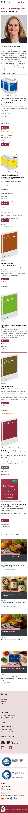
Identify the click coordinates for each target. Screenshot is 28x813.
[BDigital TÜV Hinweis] (14, 762)
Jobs (2, 703)
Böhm (11, 448)
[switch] (3, 811)
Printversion (4, 120)
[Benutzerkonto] (21, 2)
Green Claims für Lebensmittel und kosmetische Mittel (14, 326)
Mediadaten (3, 701)
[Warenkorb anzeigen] (24, 2)
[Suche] (19, 2)
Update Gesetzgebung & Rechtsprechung (11, 556)
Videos (2, 706)
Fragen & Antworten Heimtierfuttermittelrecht (8, 264)
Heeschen (14, 172)
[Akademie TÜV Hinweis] (14, 774)
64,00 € (6, 220)
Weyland (12, 95)
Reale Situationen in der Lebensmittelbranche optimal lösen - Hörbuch (13, 505)
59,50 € (6, 279)
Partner (2, 708)
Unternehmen (4, 699)
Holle (7, 95)
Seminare (3, 720)
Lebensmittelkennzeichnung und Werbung (13, 99)
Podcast (3, 722)
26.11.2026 (7, 682)
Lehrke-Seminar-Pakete (6, 729)
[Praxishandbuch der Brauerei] (9, 162)
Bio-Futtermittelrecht (7, 387)
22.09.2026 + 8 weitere (10, 569)
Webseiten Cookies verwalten (17, 811)
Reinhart (3, 260)
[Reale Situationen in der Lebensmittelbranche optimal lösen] (9, 432)
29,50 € (6, 520)
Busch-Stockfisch (7, 172)
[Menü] (26, 2)
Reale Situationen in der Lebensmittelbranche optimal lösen (13, 452)
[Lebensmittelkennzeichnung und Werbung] (9, 86)
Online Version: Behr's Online (7, 135)
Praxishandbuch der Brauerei (9, 175)
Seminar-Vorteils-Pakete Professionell (9, 731)
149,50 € (6, 127)
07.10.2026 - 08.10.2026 (10, 606)
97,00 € (6, 144)
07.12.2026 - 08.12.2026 (10, 642)
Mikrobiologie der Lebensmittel (8, 736)
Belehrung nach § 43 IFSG (7, 734)
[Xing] (10, 747)
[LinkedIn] (2, 747)
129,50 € (6, 203)
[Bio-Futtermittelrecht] (9, 368)
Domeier (3, 95)
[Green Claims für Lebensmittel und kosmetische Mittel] (9, 306)
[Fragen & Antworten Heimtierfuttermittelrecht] (9, 245)
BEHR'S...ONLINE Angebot (7, 717)
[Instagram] (6, 747)
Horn (19, 172)
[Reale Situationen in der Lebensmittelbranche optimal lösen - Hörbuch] (9, 489)
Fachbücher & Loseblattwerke (8, 715)
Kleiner (23, 172)
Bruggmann (5, 448)
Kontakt (3, 697)
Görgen (20, 448)
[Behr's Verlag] (5, 2)
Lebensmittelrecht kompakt (8, 631)
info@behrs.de (7, 789)
